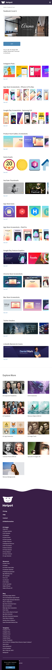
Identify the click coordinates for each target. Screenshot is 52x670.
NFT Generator (6, 575)
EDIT (12, 44)
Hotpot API (5, 529)
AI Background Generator (8, 571)
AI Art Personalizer (7, 545)
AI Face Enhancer (7, 551)
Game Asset (6, 644)
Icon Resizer (6, 580)
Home (4, 7)
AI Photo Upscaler (7, 539)
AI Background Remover (8, 543)
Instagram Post (6, 629)
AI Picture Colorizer (7, 554)
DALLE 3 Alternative (7, 601)
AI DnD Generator (7, 648)
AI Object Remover (7, 541)
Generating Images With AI (9, 595)
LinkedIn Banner (6, 638)
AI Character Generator (8, 569)
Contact (5, 518)
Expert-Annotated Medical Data (10, 622)
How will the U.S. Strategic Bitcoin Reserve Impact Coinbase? (17, 642)
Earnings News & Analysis (9, 620)
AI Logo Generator (7, 556)
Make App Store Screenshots (10, 608)
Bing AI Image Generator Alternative (11, 599)
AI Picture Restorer (7, 549)
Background (5, 652)
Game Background (7, 646)
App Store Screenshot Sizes (9, 604)
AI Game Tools (6, 563)
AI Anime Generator (7, 547)
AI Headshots (6, 535)
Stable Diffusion (6, 586)
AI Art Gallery (6, 582)
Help (4, 514)
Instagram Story (6, 632)
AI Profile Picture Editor (8, 567)
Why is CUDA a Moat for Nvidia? (10, 612)
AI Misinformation (8, 521)
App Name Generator (8, 614)
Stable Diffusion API (7, 588)
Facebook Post (6, 636)
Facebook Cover (11, 7)
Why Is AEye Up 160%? (8, 650)
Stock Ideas (5, 610)
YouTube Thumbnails (7, 640)
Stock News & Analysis (8, 618)
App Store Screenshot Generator (10, 616)
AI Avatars (5, 565)
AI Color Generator (7, 584)
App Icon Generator (7, 606)
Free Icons (5, 577)
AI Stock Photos (6, 537)
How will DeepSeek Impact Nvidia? (11, 597)
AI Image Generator (7, 531)
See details (12, 664)
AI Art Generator (6, 533)
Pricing (5, 511)
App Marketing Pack (7, 573)
